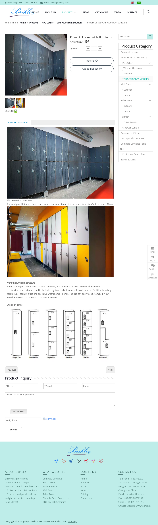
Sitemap (72, 521)
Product (84, 486)
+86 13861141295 (28, 2)
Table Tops (126, 100)
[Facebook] (56, 461)
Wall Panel (126, 84)
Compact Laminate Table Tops (132, 146)
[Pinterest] (101, 461)
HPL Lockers (49, 482)
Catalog (84, 494)
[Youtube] (86, 461)
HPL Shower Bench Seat (133, 154)
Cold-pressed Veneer (131, 133)
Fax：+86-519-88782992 (130, 498)
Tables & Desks (129, 159)
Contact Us (86, 498)
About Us (85, 482)
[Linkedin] (71, 461)
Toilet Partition (50, 486)
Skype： (122, 501)
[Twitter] (79, 461)
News (83, 490)
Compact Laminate (130, 52)
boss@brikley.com (60, 2)
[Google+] (64, 461)
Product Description (18, 122)
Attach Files (19, 411)
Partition (125, 116)
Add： (121, 482)
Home (84, 478)
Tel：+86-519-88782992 (130, 478)
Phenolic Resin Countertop (134, 57)
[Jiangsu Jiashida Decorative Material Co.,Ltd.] (79, 451)
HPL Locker (126, 62)
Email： (131, 494)
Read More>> (12, 501)
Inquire (90, 60)
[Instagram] (93, 461)
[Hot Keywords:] (148, 12)
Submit (13, 429)
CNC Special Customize (132, 138)
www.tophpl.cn (143, 505)
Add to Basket (90, 68)
